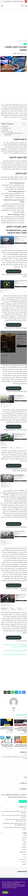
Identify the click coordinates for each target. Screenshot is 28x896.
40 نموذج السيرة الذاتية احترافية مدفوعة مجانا (15, 650)
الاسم (25, 777)
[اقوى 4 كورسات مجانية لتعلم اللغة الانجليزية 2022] (20, 739)
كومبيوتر (24, 864)
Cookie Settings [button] (13, 892)
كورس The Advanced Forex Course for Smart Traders (14, 134)
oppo (24, 842)
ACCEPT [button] (5, 892)
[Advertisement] (14, 24)
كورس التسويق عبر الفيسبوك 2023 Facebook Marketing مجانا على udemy (20, 729)
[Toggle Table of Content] (23, 124)
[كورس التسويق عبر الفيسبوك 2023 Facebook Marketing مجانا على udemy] (20, 722)
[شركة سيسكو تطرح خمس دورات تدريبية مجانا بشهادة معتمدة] (6, 722)
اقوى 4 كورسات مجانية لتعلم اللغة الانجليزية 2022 (20, 745)
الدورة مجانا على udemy (13, 271)
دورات (20, 40)
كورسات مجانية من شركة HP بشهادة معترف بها (7, 745)
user (13, 708)
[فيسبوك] (23, 692)
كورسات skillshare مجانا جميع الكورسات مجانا (15, 654)
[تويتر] (20, 692)
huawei (24, 837)
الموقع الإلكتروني (23, 788)
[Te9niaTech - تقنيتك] (22, 6)
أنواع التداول (5, 129)
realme (24, 844)
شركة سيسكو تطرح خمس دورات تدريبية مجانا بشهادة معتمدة (6, 728)
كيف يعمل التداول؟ (6, 128)
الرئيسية (24, 40)
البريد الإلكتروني (23, 783)
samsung (23, 847)
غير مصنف (23, 861)
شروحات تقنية (22, 859)
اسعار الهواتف (23, 852)
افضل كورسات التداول (7, 131)
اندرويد (24, 854)
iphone (24, 840)
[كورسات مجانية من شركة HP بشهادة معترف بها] (6, 739)
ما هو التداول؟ (5, 126)
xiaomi (24, 849)
